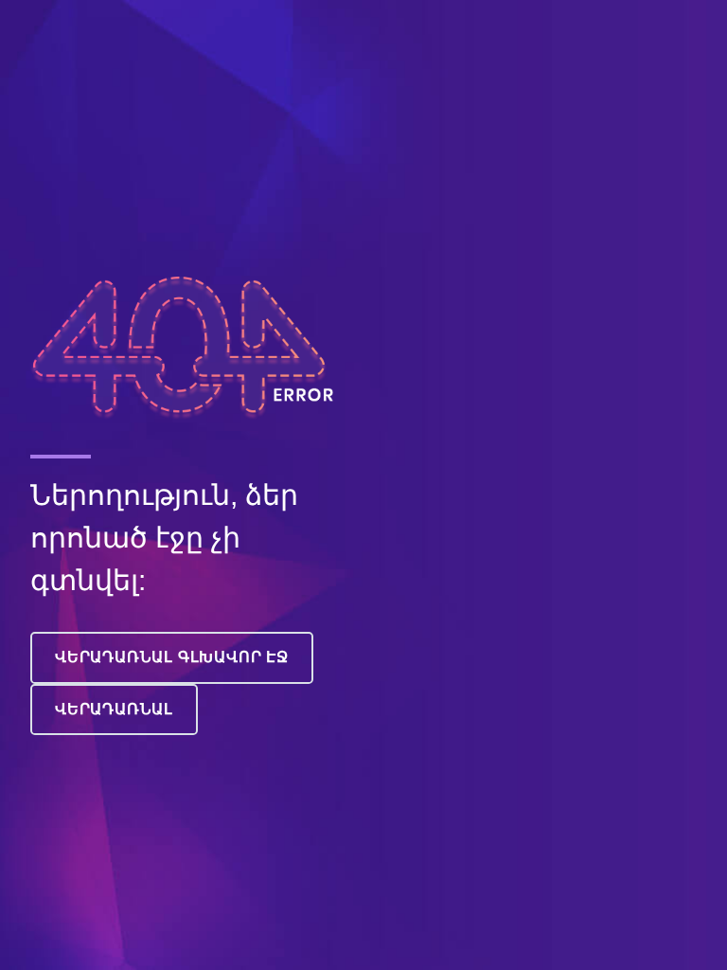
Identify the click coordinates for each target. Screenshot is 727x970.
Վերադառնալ (114, 709)
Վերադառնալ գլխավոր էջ (172, 657)
